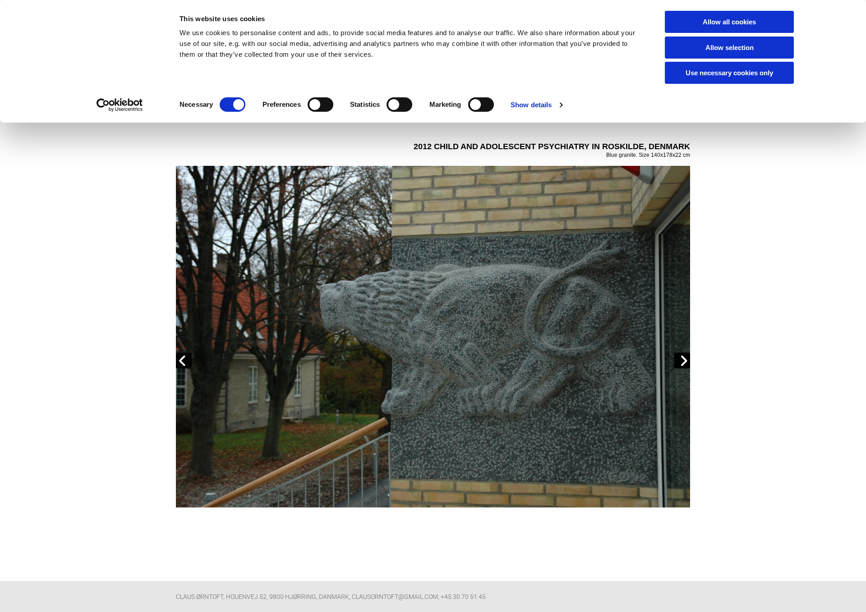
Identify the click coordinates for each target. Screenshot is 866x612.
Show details (531, 105)
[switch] (320, 104)
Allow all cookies (729, 22)
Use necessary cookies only (729, 73)
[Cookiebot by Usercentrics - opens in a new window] (119, 105)
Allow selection (729, 47)
